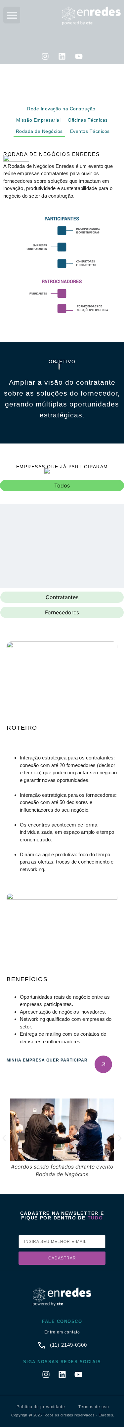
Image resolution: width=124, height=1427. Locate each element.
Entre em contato (62, 1332)
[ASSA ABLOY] (91, 576)
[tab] (62, 485)
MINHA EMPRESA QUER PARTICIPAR (47, 1060)
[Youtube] (79, 56)
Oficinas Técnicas (88, 120)
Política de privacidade (41, 1407)
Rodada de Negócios (39, 131)
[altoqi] (33, 576)
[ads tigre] (33, 531)
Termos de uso (93, 1407)
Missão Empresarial (38, 120)
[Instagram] (45, 56)
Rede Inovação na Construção (61, 108)
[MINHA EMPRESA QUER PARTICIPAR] (103, 1064)
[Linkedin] (62, 56)
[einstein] (91, 531)
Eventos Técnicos (90, 131)
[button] (11, 15)
